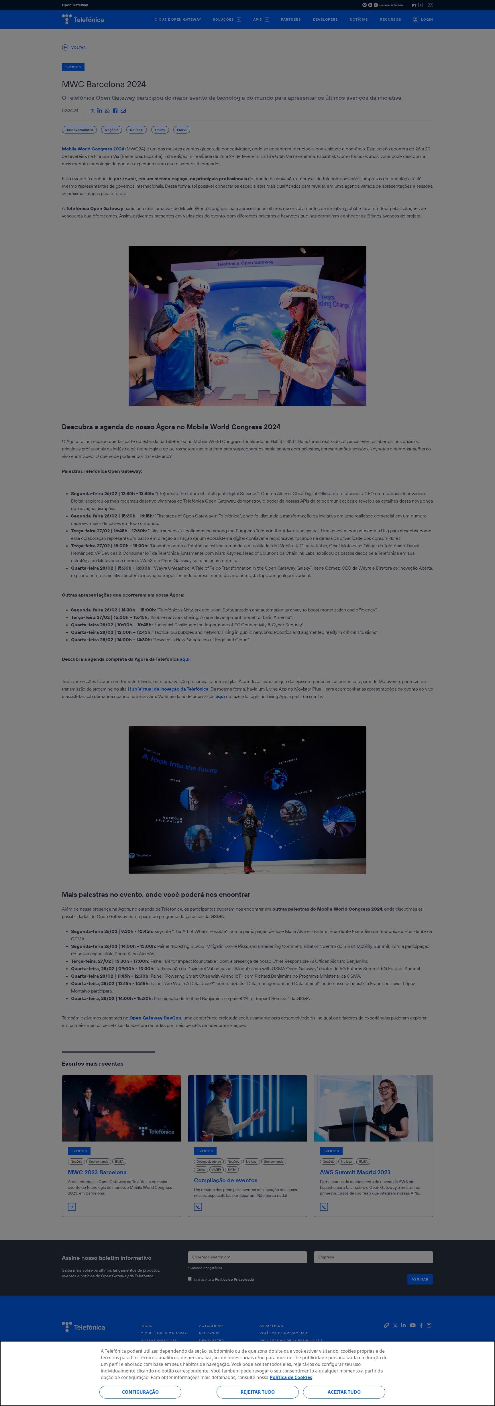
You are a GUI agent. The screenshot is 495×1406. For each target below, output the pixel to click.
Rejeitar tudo (258, 1392)
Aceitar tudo (344, 1392)
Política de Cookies (291, 1377)
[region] (247, 1373)
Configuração (140, 1392)
